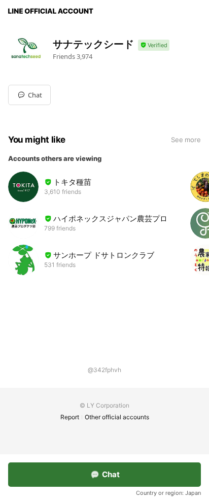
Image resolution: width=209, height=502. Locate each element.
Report (69, 417)
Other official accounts (117, 417)
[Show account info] (153, 45)
